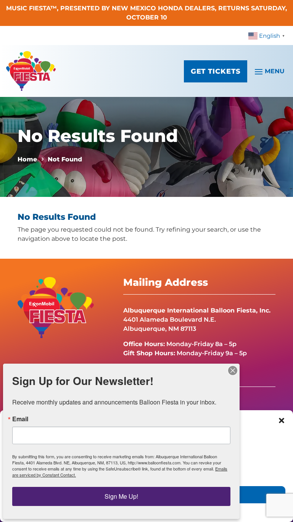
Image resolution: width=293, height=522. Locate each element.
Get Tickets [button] (216, 71)
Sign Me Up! (121, 496)
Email (20, 419)
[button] (281, 420)
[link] (267, 35)
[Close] (232, 370)
